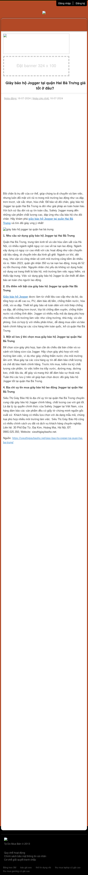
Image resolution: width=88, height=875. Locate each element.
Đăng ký (80, 3)
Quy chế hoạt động (14, 852)
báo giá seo (26, 867)
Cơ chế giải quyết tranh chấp (20, 859)
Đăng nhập (64, 3)
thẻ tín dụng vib (43, 867)
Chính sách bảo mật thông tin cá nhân (25, 856)
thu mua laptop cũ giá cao (67, 867)
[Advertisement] (44, 146)
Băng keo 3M (9, 867)
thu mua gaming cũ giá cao (16, 871)
